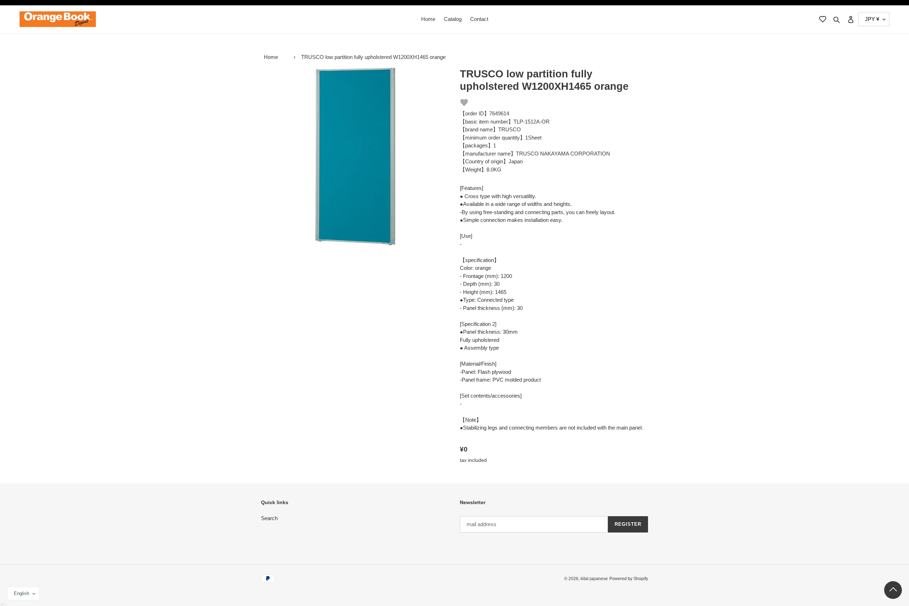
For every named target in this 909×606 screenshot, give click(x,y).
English (21, 593)
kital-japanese (594, 578)
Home (271, 57)
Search (269, 518)
